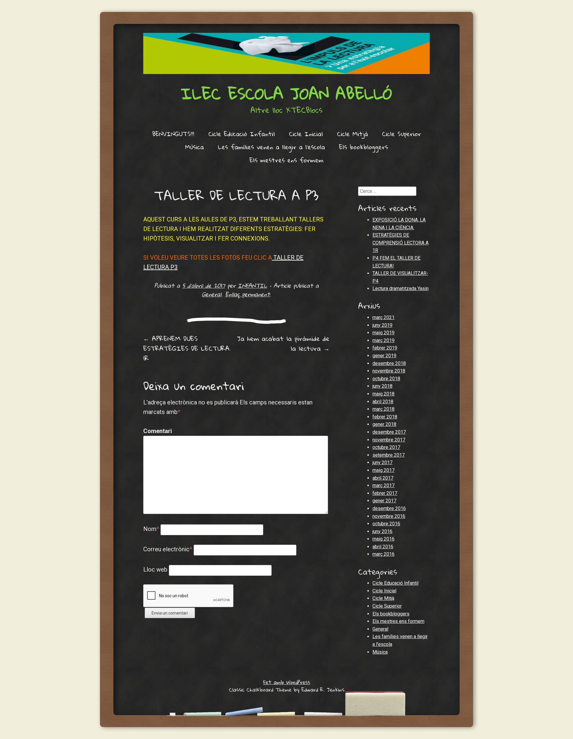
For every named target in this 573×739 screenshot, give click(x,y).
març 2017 (383, 485)
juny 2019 (382, 325)
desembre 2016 (389, 508)
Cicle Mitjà (352, 133)
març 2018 (383, 409)
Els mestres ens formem (286, 160)
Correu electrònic (167, 549)
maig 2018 (383, 394)
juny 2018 (382, 386)
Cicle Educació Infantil (241, 133)
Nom (151, 528)
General (211, 294)
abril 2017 (382, 478)
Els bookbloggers (363, 147)
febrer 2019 (384, 348)
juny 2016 (382, 531)
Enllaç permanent (247, 294)
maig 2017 (383, 470)
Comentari (156, 431)
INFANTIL (252, 285)
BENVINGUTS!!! (173, 133)
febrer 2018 (384, 417)
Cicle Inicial (306, 133)
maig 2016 (383, 539)
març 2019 (383, 340)
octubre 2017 (386, 447)
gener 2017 (384, 501)
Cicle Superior (401, 133)
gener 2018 (384, 424)
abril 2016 (382, 546)
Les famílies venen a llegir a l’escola (271, 147)
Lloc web (155, 569)
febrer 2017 (384, 493)
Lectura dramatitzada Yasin (400, 288)
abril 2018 (382, 401)
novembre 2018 (388, 371)
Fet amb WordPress (286, 682)
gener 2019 (384, 355)
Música (194, 147)
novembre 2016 (388, 516)
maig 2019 (383, 332)
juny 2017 (382, 462)
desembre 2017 (389, 432)
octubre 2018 (386, 378)
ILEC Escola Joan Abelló (286, 93)
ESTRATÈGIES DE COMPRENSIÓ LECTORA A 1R (400, 242)
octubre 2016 (386, 523)
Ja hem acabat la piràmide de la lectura (283, 343)
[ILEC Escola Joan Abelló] (286, 53)
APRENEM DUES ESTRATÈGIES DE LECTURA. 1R (187, 348)
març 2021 (383, 317)
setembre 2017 (388, 455)
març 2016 (383, 554)
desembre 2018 (389, 363)
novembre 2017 (388, 440)
